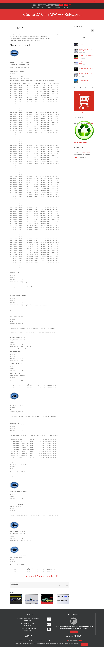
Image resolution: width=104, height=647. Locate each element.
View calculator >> (78, 160)
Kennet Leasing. (87, 152)
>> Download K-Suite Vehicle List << (39, 575)
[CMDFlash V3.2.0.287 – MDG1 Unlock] (76, 74)
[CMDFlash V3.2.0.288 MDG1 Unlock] (76, 62)
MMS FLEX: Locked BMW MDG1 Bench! (86, 56)
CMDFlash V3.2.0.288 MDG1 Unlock (85, 62)
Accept (84, 644)
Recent (84, 37)
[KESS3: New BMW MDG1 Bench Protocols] (76, 43)
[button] (70, 7)
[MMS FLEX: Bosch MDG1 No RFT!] (76, 68)
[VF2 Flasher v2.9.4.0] (76, 80)
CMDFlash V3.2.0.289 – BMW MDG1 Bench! (85, 50)
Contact (76, 157)
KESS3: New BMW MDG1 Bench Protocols (86, 43)
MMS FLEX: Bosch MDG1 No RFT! (86, 68)
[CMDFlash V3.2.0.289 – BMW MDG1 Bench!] (76, 50)
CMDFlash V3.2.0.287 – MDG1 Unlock (85, 74)
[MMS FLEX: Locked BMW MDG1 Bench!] (76, 56)
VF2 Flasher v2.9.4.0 (83, 80)
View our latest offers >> (80, 112)
